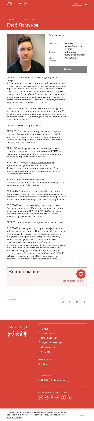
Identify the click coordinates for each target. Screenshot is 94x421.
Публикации (46, 347)
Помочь (68, 69)
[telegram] (84, 302)
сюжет (58, 222)
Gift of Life (44, 364)
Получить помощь (50, 342)
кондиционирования (17, 182)
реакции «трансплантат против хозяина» (28, 151)
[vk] (63, 302)
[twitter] (77, 302)
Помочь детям (29, 19)
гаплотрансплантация (42, 162)
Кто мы (43, 328)
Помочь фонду (13, 19)
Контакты (44, 351)
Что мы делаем (48, 333)
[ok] (70, 302)
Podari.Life (43, 360)
